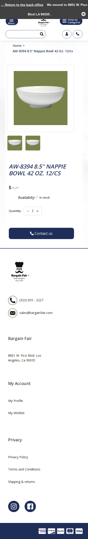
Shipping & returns (21, 482)
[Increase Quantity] (37, 211)
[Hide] (83, 14)
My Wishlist (16, 413)
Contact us (78, 34)
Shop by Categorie (74, 21)
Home (17, 45)
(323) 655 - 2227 (31, 300)
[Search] (41, 34)
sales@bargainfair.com (36, 313)
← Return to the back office (22, 5)
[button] (71, 21)
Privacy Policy (18, 457)
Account (67, 34)
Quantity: (15, 211)
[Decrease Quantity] (28, 211)
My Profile (15, 401)
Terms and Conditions (24, 469)
